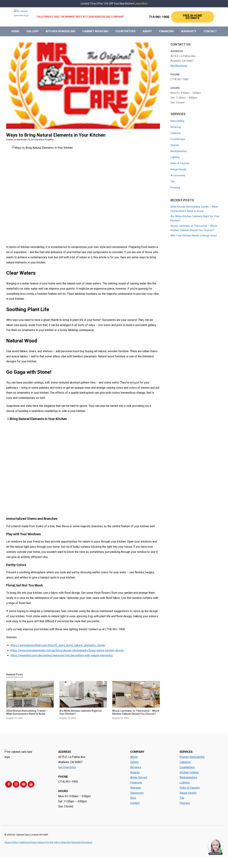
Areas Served (138, 777)
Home (15, 31)
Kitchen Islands (189, 772)
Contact (210, 31)
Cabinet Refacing (95, 31)
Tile (172, 181)
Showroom (137, 793)
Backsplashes (178, 151)
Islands (174, 145)
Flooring (175, 187)
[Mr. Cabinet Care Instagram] (16, 784)
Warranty (188, 31)
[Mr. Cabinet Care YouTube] (31, 784)
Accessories (177, 175)
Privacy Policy (11, 842)
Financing (166, 31)
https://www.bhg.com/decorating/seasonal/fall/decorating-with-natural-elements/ (62, 655)
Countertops (125, 31)
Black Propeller (46, 139)
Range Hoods (178, 169)
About (147, 31)
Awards (135, 772)
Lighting (175, 157)
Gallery (32, 31)
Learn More (141, 3)
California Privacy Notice (32, 842)
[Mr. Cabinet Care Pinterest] (23, 784)
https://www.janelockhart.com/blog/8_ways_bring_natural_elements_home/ (58, 645)
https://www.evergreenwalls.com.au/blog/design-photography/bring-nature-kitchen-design (67, 650)
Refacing (175, 127)
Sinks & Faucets (179, 163)
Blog (133, 798)
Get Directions (178, 65)
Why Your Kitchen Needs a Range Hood (193, 235)
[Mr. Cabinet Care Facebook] (8, 784)
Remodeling (177, 121)
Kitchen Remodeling (60, 31)
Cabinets (175, 133)
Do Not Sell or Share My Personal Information (69, 842)
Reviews (135, 767)
